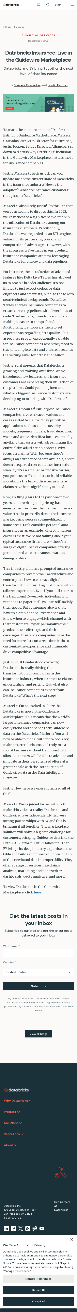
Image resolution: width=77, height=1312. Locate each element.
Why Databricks (16, 1101)
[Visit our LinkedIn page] (6, 1228)
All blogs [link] (7, 27)
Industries (19, 27)
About (8, 1145)
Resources (12, 1134)
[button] (48, 4)
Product (10, 1112)
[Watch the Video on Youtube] (41, 1228)
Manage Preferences (38, 1278)
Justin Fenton (58, 85)
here (37, 892)
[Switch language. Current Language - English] (38, 4)
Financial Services (38, 35)
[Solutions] (20, 1123)
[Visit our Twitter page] (20, 1228)
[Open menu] (72, 5)
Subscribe (38, 986)
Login (58, 4)
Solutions (11, 1123)
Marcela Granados (27, 85)
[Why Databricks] (30, 1100)
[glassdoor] (34, 1228)
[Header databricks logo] (11, 4)
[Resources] (22, 1134)
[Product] (18, 1111)
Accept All (38, 1301)
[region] (38, 1272)
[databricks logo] (16, 1090)
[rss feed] (27, 1228)
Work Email (11, 946)
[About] (15, 1145)
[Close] (71, 1239)
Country (9, 962)
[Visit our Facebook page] (13, 1228)
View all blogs (38, 1034)
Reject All (38, 1290)
